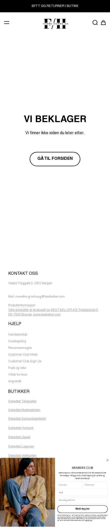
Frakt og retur (17, 368)
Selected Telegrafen (22, 401)
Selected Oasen (19, 437)
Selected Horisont (20, 428)
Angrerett (14, 381)
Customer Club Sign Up (24, 361)
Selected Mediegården (24, 410)
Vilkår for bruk (17, 374)
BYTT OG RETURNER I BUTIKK (55, 6)
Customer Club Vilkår (23, 354)
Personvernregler (20, 348)
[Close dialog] (107, 460)
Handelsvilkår (17, 334)
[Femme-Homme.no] (55, 23)
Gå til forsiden (55, 159)
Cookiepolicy (17, 341)
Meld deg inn (82, 509)
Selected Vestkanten (22, 455)
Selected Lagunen (21, 446)
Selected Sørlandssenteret (27, 419)
